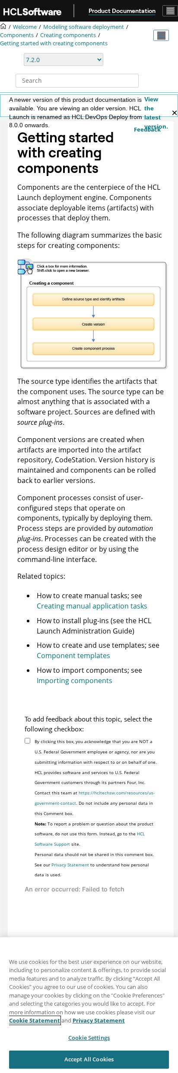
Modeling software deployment (83, 27)
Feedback (147, 129)
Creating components (68, 35)
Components (17, 35)
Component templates (73, 655)
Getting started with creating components (54, 43)
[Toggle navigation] (170, 10)
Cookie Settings (89, 1038)
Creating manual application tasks (92, 606)
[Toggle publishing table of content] (161, 35)
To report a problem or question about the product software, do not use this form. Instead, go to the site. (94, 834)
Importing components (74, 680)
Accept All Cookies (89, 1059)
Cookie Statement (34, 1020)
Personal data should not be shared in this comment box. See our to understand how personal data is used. (94, 864)
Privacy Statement (70, 865)
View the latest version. (156, 113)
